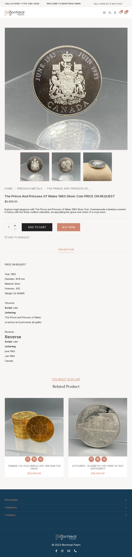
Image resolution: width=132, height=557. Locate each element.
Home (9, 188)
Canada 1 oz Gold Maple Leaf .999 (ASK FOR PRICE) (34, 467)
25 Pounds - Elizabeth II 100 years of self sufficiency (98, 467)
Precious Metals (29, 188)
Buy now (68, 227)
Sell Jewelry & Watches (108, 4)
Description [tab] (66, 250)
